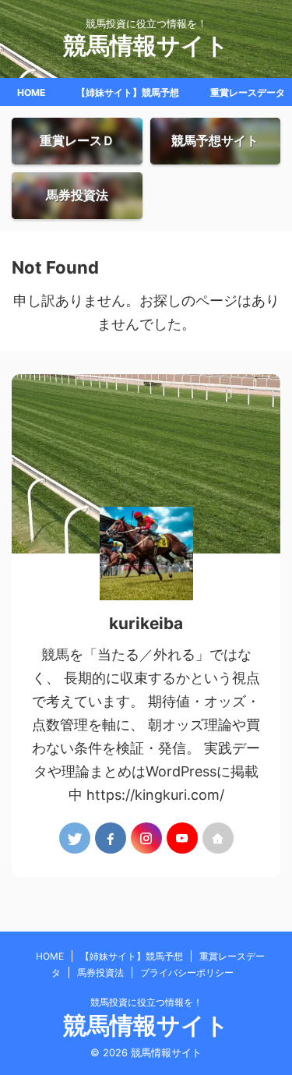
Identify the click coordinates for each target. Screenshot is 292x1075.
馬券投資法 (100, 972)
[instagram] (146, 838)
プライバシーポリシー (187, 972)
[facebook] (110, 838)
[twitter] (74, 838)
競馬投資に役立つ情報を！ (146, 1002)
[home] (218, 838)
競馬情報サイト (146, 45)
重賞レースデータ (247, 92)
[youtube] (182, 838)
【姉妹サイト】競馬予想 (127, 92)
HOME (31, 92)
